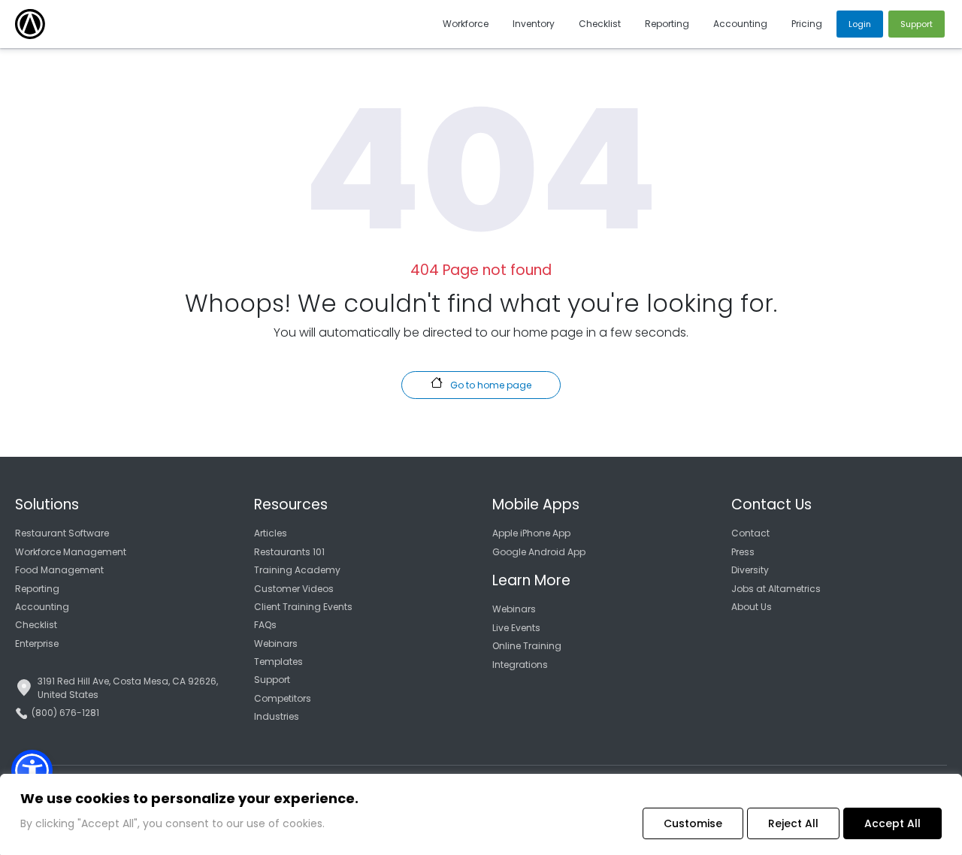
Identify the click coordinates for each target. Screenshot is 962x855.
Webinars (276, 643)
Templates (278, 661)
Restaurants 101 (289, 551)
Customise (693, 823)
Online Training (526, 645)
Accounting (42, 606)
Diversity (750, 569)
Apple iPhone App (531, 533)
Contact (750, 533)
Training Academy (297, 569)
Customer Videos (294, 588)
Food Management (59, 569)
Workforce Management (70, 551)
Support (272, 679)
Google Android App (538, 551)
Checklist (36, 624)
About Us (751, 606)
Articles (270, 533)
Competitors (282, 698)
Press (743, 551)
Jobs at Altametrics (776, 588)
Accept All (892, 823)
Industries (276, 716)
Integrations (520, 664)
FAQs (265, 624)
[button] (32, 770)
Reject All (793, 823)
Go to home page (489, 385)
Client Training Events (303, 606)
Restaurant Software (62, 533)
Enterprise (37, 643)
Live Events (516, 627)
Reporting (37, 588)
